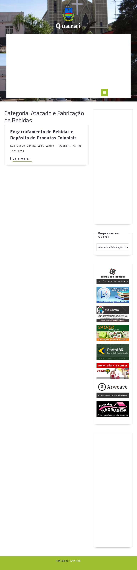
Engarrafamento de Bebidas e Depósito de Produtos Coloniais (43, 134)
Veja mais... (22, 159)
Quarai (68, 25)
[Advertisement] (68, 62)
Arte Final (75, 561)
